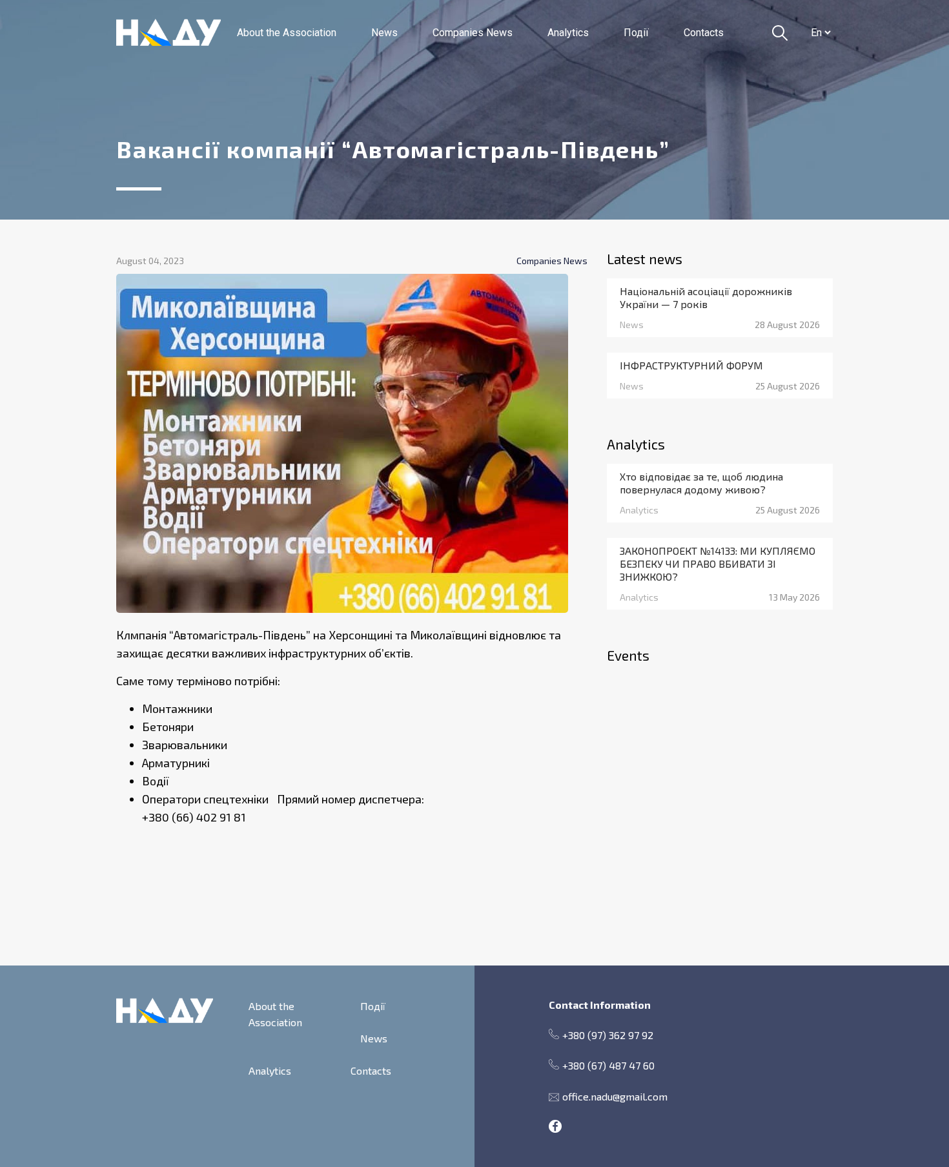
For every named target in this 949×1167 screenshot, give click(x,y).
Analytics (568, 32)
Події (636, 32)
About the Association (286, 32)
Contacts (704, 32)
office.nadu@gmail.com (615, 1096)
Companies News (473, 32)
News (384, 32)
